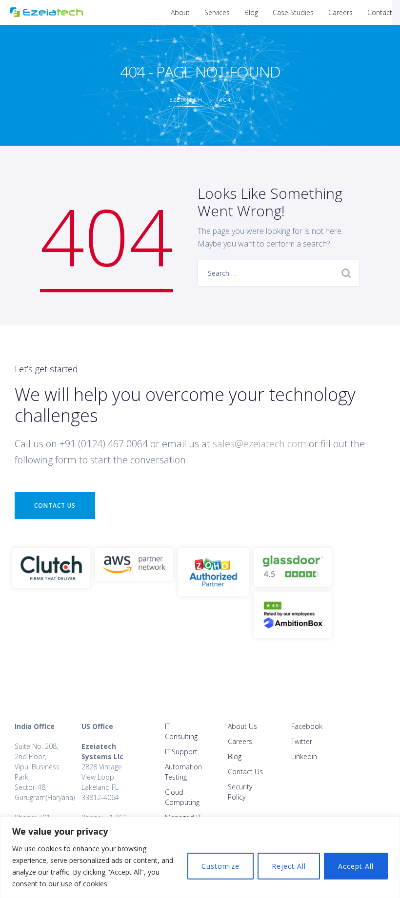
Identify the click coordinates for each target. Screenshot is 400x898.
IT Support (181, 751)
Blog (251, 12)
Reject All (289, 866)
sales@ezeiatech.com (259, 443)
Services (217, 12)
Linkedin (304, 756)
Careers (340, 12)
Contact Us (55, 505)
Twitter (301, 741)
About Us (242, 726)
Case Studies (293, 12)
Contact (379, 12)
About (180, 12)
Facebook (306, 726)
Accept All (356, 866)
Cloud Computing (182, 797)
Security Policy (240, 792)
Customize (220, 866)
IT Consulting (181, 731)
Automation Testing (183, 772)
